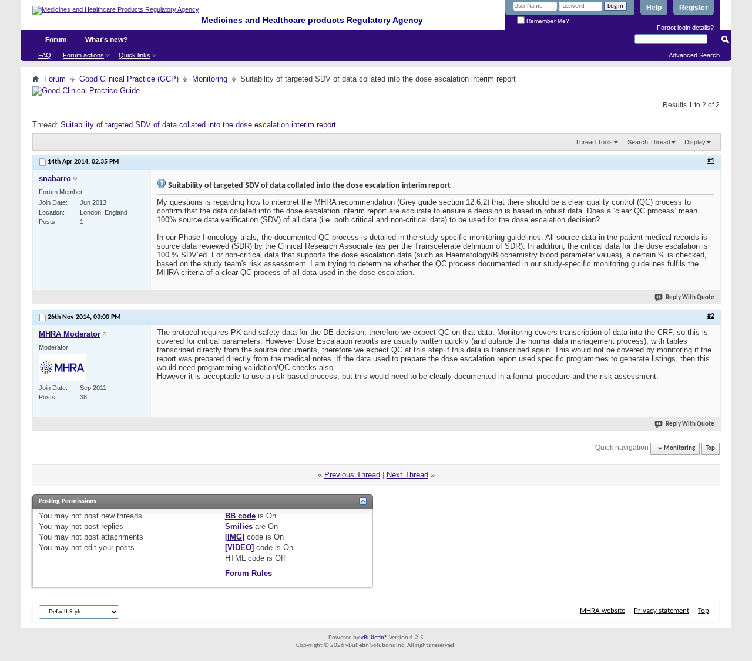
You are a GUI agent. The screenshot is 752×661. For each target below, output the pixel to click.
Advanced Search (694, 55)
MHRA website (602, 611)
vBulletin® (374, 638)
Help (654, 8)
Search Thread (648, 141)
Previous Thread (352, 474)
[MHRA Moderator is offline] (62, 367)
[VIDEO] (239, 547)
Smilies (239, 526)
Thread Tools (594, 141)
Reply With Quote (690, 297)
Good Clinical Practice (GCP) (129, 78)
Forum (56, 40)
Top (710, 448)
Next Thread (407, 474)
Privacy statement (661, 611)
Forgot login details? (685, 27)
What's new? (106, 40)
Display (695, 141)
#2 (710, 316)
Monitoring (209, 78)
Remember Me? (547, 21)
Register (693, 8)
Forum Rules (248, 573)
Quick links (134, 55)
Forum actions (83, 55)
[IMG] (234, 537)
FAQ (44, 55)
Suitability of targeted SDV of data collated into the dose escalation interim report (198, 124)
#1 (710, 160)
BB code (240, 515)
